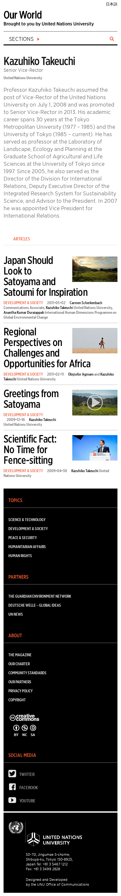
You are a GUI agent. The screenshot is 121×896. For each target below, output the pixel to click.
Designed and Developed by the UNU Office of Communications (57, 882)
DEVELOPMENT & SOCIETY (23, 302)
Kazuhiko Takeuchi (59, 307)
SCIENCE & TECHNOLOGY (26, 519)
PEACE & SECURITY (22, 537)
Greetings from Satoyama (31, 398)
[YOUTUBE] (13, 801)
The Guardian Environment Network (39, 596)
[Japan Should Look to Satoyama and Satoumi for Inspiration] (94, 270)
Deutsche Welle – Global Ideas (34, 605)
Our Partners (19, 681)
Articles (21, 238)
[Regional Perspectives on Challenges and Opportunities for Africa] (94, 342)
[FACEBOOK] (13, 788)
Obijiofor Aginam (81, 374)
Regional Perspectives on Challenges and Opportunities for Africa (47, 347)
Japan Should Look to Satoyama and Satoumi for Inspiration (45, 276)
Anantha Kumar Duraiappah (24, 312)
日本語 (111, 4)
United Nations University (23, 77)
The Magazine (20, 654)
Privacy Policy (20, 690)
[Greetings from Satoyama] (94, 404)
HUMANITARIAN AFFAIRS (27, 546)
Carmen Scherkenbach (86, 302)
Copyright (17, 699)
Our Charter (19, 663)
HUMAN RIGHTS (20, 555)
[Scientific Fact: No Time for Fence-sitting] (94, 449)
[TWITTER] (13, 775)
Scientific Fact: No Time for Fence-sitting (30, 449)
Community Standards (27, 672)
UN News (15, 614)
